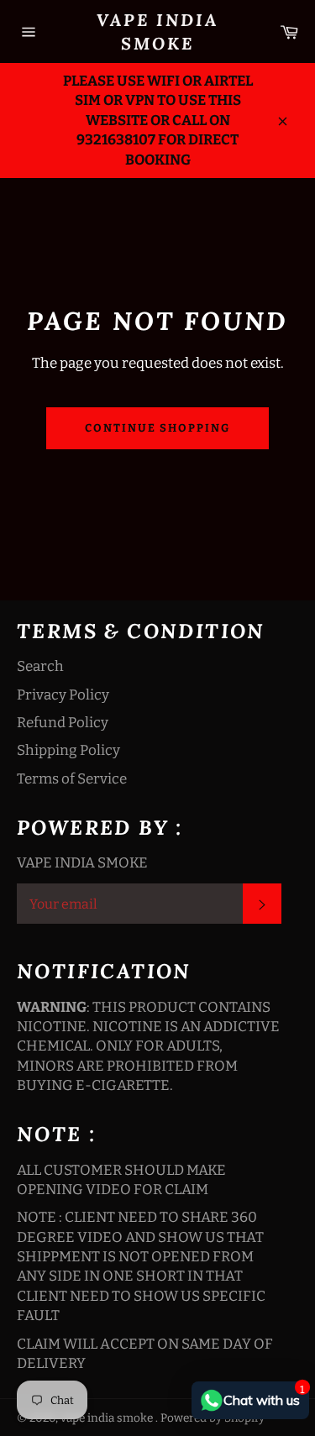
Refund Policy (62, 722)
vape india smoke (157, 31)
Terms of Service (72, 779)
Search (40, 666)
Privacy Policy (63, 695)
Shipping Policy (68, 750)
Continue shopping (157, 428)
